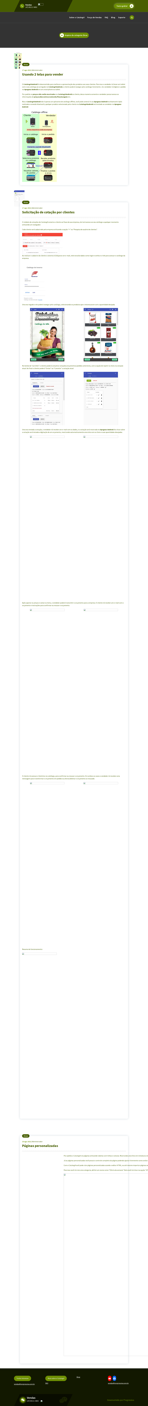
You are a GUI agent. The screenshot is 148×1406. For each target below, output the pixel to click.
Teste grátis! (122, 6)
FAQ (106, 17)
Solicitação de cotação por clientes (48, 212)
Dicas (26, 64)
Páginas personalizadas (40, 1146)
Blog (113, 17)
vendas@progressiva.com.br (24, 1384)
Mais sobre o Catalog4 (56, 1378)
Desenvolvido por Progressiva (120, 1400)
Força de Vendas (94, 17)
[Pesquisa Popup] (132, 17)
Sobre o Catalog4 (76, 17)
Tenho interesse (22, 1378)
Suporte (121, 17)
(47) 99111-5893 (31, 7)
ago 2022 (26, 70)
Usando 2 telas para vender (42, 74)
